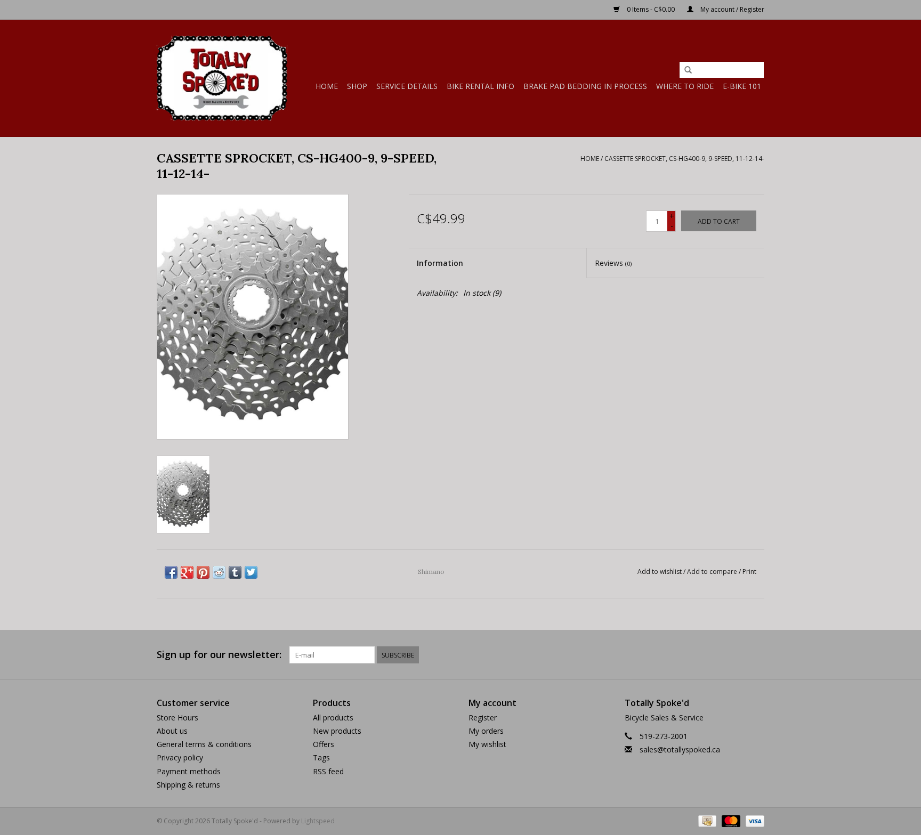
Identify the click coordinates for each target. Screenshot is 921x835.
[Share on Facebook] (171, 572)
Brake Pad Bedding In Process (585, 86)
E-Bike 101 (742, 86)
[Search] (688, 70)
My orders (486, 731)
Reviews (613, 263)
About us (172, 731)
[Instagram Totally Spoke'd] (755, 654)
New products (337, 731)
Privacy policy (180, 757)
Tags (321, 757)
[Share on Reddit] (219, 572)
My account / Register (731, 9)
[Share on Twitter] (251, 572)
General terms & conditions (204, 744)
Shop (357, 86)
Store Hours (177, 717)
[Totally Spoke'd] (222, 78)
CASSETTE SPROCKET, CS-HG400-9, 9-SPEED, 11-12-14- (684, 158)
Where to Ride (685, 86)
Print (749, 571)
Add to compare (713, 571)
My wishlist (487, 744)
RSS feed (328, 771)
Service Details (407, 86)
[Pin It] (203, 572)
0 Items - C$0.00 (650, 9)
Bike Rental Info (480, 86)
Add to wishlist (659, 571)
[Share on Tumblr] (235, 572)
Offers (323, 744)
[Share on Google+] (187, 572)
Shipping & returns (188, 785)
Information (440, 263)
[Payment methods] (706, 820)
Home (327, 86)
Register (482, 717)
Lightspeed (318, 820)
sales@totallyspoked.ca (680, 749)
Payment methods (189, 771)
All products (333, 717)
